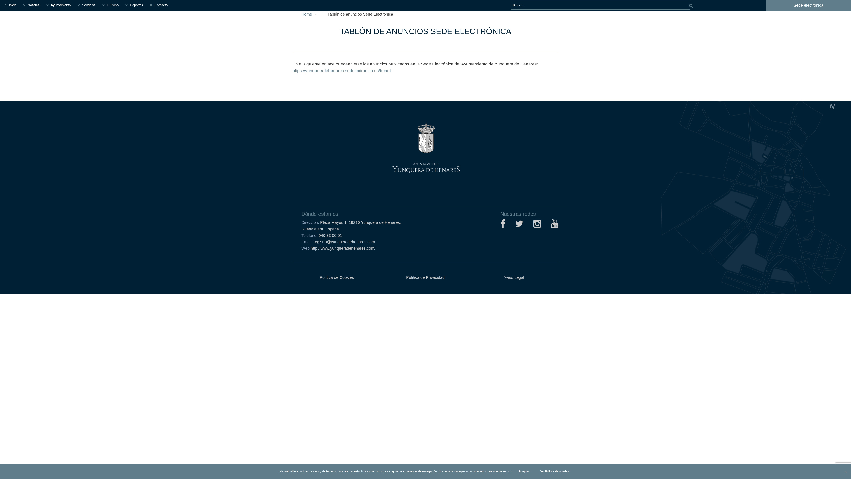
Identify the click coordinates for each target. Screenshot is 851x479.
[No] (845, 471)
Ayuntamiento (61, 5)
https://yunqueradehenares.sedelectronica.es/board (342, 70)
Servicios (89, 5)
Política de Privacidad (425, 277)
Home (306, 14)
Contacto (161, 5)
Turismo (113, 5)
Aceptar (524, 471)
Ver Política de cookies (554, 471)
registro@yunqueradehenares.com (343, 242)
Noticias (33, 5)
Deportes (136, 5)
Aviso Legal (514, 277)
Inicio (12, 5)
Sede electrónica (808, 5)
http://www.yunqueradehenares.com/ (338, 248)
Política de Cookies (337, 277)
